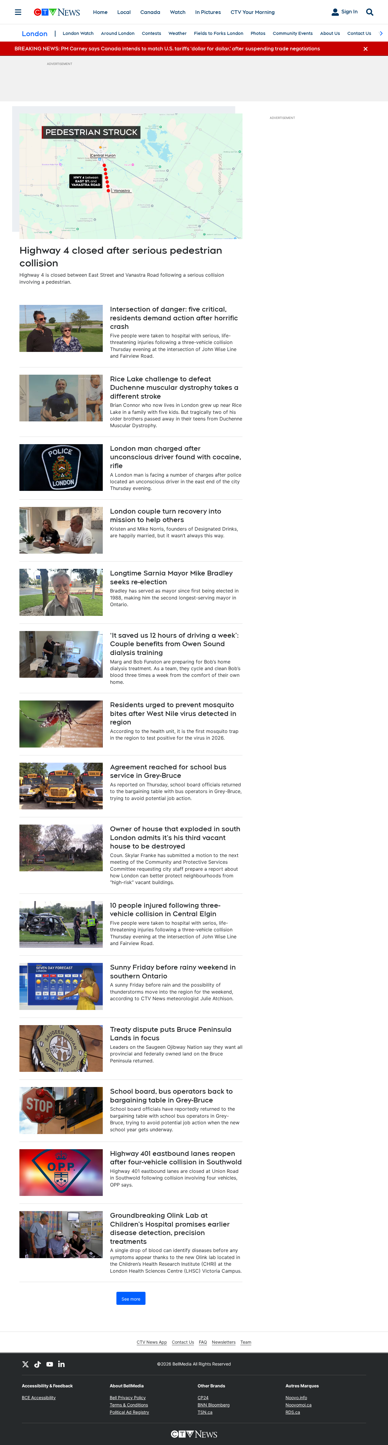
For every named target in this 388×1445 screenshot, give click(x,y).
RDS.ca (293, 1412)
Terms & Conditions (129, 1404)
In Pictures (208, 12)
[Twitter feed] (25, 1364)
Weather (178, 33)
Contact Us (359, 33)
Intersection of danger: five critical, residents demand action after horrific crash (174, 317)
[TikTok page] (37, 1364)
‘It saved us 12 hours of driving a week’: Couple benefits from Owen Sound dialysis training (174, 644)
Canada (150, 12)
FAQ (203, 1342)
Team (245, 1342)
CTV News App (152, 1342)
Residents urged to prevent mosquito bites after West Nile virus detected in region (173, 713)
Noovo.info (296, 1397)
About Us (330, 33)
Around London (118, 33)
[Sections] (18, 12)
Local (124, 12)
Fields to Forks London (218, 33)
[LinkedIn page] (61, 1364)
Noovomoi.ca (299, 1404)
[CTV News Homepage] (57, 12)
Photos (258, 33)
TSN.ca (205, 1412)
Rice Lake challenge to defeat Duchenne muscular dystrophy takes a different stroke (174, 387)
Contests (151, 33)
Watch (178, 12)
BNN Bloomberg (214, 1404)
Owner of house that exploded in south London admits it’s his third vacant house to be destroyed (175, 837)
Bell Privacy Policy (128, 1397)
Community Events (293, 33)
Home (100, 12)
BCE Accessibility (39, 1397)
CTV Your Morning (253, 12)
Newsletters (224, 1342)
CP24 (203, 1397)
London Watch (78, 33)
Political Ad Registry (129, 1412)
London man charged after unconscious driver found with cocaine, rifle (175, 457)
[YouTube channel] (49, 1364)
